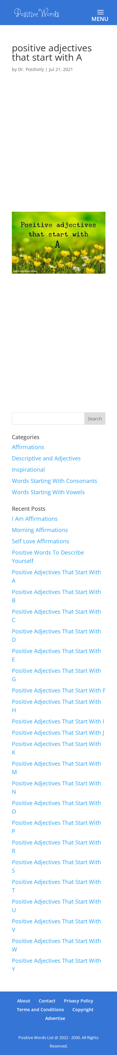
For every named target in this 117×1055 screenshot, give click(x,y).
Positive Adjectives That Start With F (58, 690)
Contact (47, 1001)
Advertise (55, 1018)
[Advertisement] (58, 150)
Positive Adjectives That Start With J (58, 732)
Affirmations (28, 447)
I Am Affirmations (35, 518)
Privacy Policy (78, 1001)
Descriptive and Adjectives (46, 458)
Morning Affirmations (40, 530)
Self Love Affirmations (40, 541)
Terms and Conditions (40, 1009)
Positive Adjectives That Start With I (58, 721)
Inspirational (28, 469)
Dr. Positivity (31, 69)
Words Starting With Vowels (48, 492)
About (23, 1001)
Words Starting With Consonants (54, 480)
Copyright (83, 1009)
